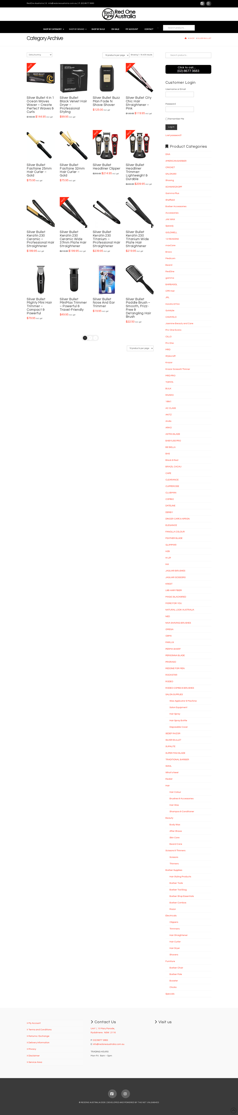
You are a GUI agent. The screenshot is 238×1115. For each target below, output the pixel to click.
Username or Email (175, 89)
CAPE (168, 473)
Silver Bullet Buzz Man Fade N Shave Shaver (106, 101)
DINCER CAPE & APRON (177, 519)
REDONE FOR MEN (175, 668)
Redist (168, 779)
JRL (167, 297)
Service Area (35, 1062)
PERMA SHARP (173, 649)
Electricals (170, 916)
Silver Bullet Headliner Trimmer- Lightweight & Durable (137, 172)
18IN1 (168, 401)
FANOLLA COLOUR (175, 532)
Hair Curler (175, 942)
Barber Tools (176, 883)
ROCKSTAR (171, 675)
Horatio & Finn (172, 304)
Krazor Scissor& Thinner (177, 369)
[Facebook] (202, 3)
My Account (34, 1023)
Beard (168, 265)
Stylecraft (170, 356)
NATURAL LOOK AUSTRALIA (179, 610)
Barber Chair (176, 968)
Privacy (32, 1049)
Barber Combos (178, 903)
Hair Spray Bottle (178, 720)
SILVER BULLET (173, 740)
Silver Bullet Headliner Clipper (106, 166)
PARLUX (169, 642)
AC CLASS (170, 408)
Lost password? (173, 135)
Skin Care (175, 837)
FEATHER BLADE (173, 538)
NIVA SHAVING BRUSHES (178, 623)
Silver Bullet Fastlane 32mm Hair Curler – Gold (72, 170)
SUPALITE (170, 746)
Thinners (174, 864)
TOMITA (169, 382)
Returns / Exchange (38, 1036)
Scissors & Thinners (175, 850)
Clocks (173, 987)
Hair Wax (174, 805)
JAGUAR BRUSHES (175, 571)
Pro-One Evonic (173, 330)
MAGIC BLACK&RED (175, 597)
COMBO (169, 499)
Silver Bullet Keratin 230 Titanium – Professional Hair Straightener (106, 239)
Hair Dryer (175, 948)
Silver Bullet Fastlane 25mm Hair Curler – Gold (39, 170)
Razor (173, 909)
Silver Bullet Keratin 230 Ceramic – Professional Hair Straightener (40, 239)
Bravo (168, 252)
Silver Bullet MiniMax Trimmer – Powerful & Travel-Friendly (73, 304)
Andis (168, 421)
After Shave (176, 831)
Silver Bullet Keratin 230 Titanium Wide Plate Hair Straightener (137, 239)
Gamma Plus (172, 193)
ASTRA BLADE (172, 434)
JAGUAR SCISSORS (175, 577)
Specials (169, 994)
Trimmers (175, 929)
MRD (167, 349)
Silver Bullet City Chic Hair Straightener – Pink (139, 103)
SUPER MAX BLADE (175, 753)
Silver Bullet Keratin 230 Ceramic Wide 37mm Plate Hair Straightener (73, 239)
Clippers (174, 922)
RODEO (169, 681)
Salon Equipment (178, 707)
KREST (168, 584)
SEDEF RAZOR (172, 733)
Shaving (169, 180)
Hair (167, 786)
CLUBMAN (170, 493)
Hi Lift (168, 558)
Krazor (168, 362)
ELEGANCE (171, 525)
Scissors (174, 857)
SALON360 (170, 174)
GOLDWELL (171, 232)
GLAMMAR (170, 545)
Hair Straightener (179, 935)
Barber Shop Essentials (182, 896)
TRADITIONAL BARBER (177, 759)
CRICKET (170, 167)
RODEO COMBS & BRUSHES (179, 688)
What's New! (171, 772)
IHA (167, 564)
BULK (168, 388)
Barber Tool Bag (178, 890)
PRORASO (170, 662)
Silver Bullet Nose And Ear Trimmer (104, 302)
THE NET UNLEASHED (148, 1102)
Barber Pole (176, 974)
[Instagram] (208, 3)
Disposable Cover (179, 727)
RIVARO (169, 395)
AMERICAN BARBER (176, 161)
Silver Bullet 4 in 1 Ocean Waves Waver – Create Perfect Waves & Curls (40, 105)
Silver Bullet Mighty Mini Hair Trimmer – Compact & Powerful (39, 306)
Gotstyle (169, 310)
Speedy (169, 226)
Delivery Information (38, 1042)
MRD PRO (170, 376)
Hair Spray (175, 714)
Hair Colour (175, 792)
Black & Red (171, 460)
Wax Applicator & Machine (183, 701)
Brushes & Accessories (181, 798)
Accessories (171, 213)
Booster (174, 981)
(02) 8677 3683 (87, 3)
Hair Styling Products (180, 877)
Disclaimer (34, 1056)
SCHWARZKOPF (173, 187)
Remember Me (176, 119)
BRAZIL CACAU (173, 467)
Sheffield (170, 200)
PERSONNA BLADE (175, 655)
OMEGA (169, 629)
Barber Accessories (175, 206)
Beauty (169, 818)
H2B (167, 551)
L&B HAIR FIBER (173, 590)
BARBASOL (171, 284)
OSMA (168, 636)
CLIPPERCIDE (172, 486)
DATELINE (170, 506)
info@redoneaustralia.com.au (62, 3)
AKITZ (168, 415)
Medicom (170, 258)
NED (167, 616)
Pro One (169, 343)
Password (170, 104)
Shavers (174, 955)
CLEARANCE (172, 480)
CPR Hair (170, 291)
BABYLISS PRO (173, 441)
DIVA (167, 154)
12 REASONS (172, 239)
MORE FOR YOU (173, 603)
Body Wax (175, 825)
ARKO (168, 428)
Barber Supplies (173, 870)
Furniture (170, 961)
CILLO (168, 337)
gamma (169, 278)
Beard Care (176, 844)
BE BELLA (170, 447)
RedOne (169, 271)
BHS (167, 454)
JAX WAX (170, 219)
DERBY (169, 512)
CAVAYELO (170, 317)
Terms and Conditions (39, 1030)
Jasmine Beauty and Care (179, 323)
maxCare (170, 245)
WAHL (168, 766)
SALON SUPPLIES (174, 694)
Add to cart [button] (42, 88)
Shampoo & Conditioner (182, 811)
